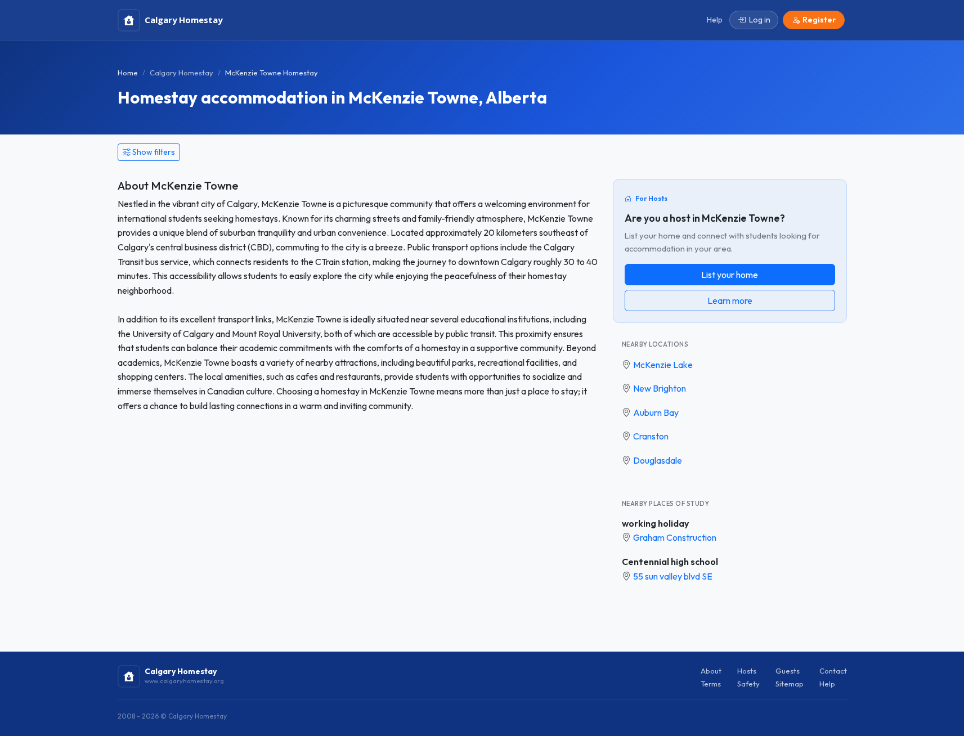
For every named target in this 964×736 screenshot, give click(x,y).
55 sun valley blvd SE (672, 576)
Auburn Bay (656, 412)
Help (827, 683)
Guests (787, 670)
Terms (711, 683)
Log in (759, 20)
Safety (748, 683)
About (711, 670)
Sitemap (789, 683)
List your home (729, 274)
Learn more (729, 300)
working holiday (655, 523)
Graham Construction (674, 537)
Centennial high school (670, 561)
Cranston (651, 436)
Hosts (746, 670)
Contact (833, 670)
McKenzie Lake (663, 364)
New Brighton (659, 388)
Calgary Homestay (181, 72)
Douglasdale (657, 460)
